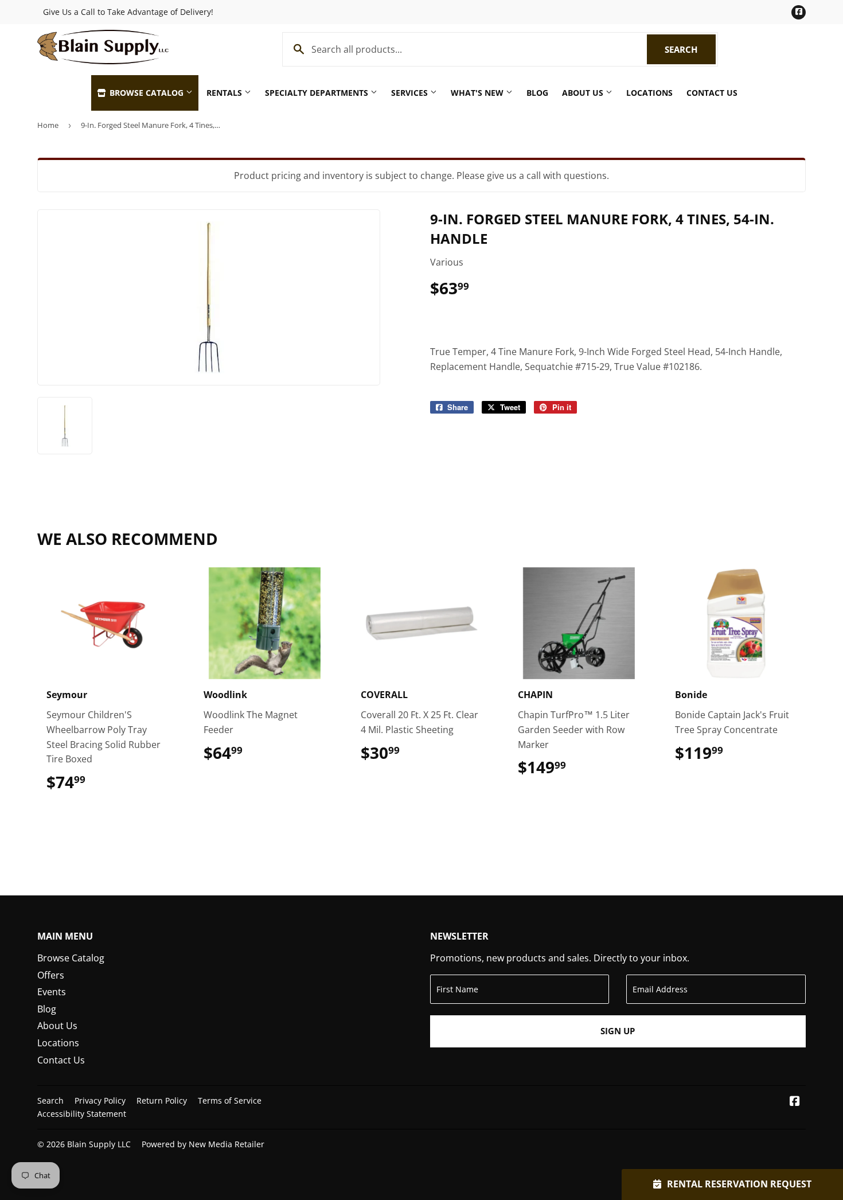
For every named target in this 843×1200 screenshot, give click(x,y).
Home (47, 125)
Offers (50, 975)
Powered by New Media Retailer (203, 1144)
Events (51, 991)
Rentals (225, 92)
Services (410, 92)
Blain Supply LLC (99, 1144)
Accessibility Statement (81, 1113)
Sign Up (617, 1031)
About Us (584, 92)
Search (690, 49)
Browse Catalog (146, 92)
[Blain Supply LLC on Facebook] (795, 1102)
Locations (649, 92)
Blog (537, 92)
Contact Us (711, 92)
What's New (478, 92)
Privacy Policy (100, 1100)
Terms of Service (230, 1100)
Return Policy (161, 1100)
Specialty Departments (317, 92)
